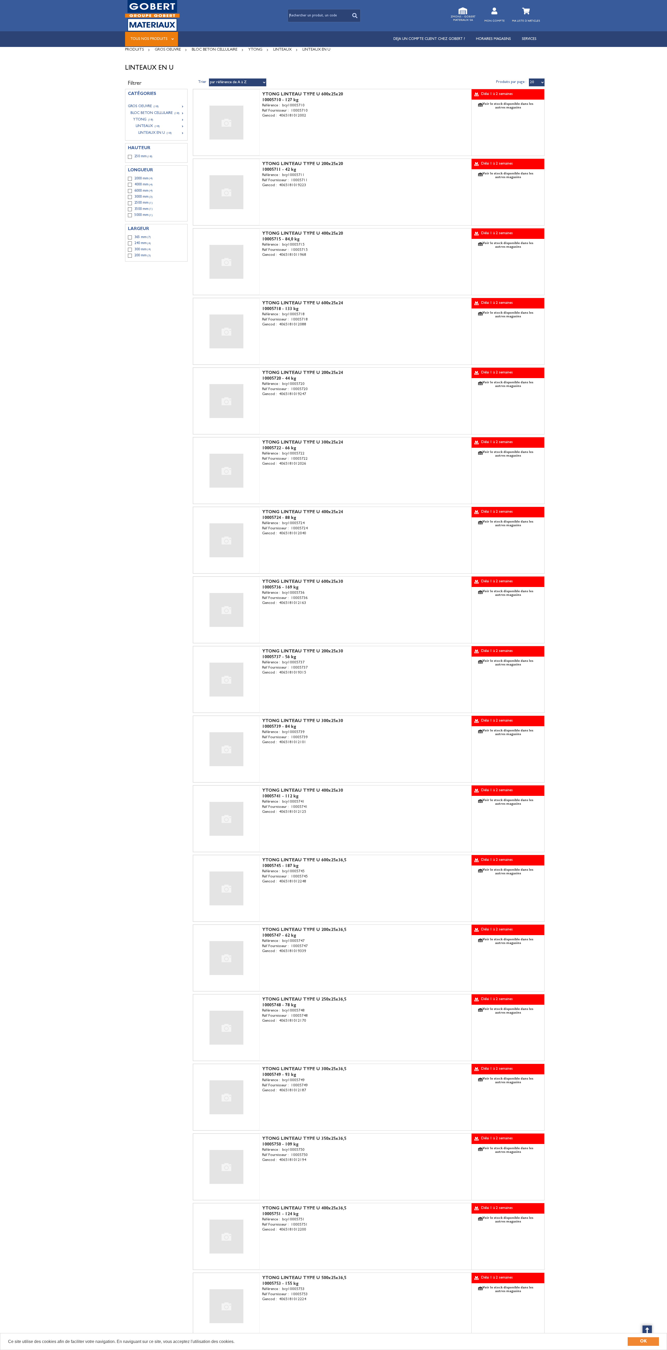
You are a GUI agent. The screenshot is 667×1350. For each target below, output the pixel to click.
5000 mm (143, 215)
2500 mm (143, 203)
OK (643, 1341)
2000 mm (143, 178)
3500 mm (143, 209)
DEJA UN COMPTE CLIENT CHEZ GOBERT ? (429, 39)
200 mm (142, 255)
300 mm (142, 249)
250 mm (143, 156)
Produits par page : (511, 82)
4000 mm (143, 184)
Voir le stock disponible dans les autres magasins (508, 106)
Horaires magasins (493, 39)
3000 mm (143, 197)
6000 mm (143, 191)
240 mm (142, 243)
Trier (202, 82)
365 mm (142, 237)
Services (529, 39)
